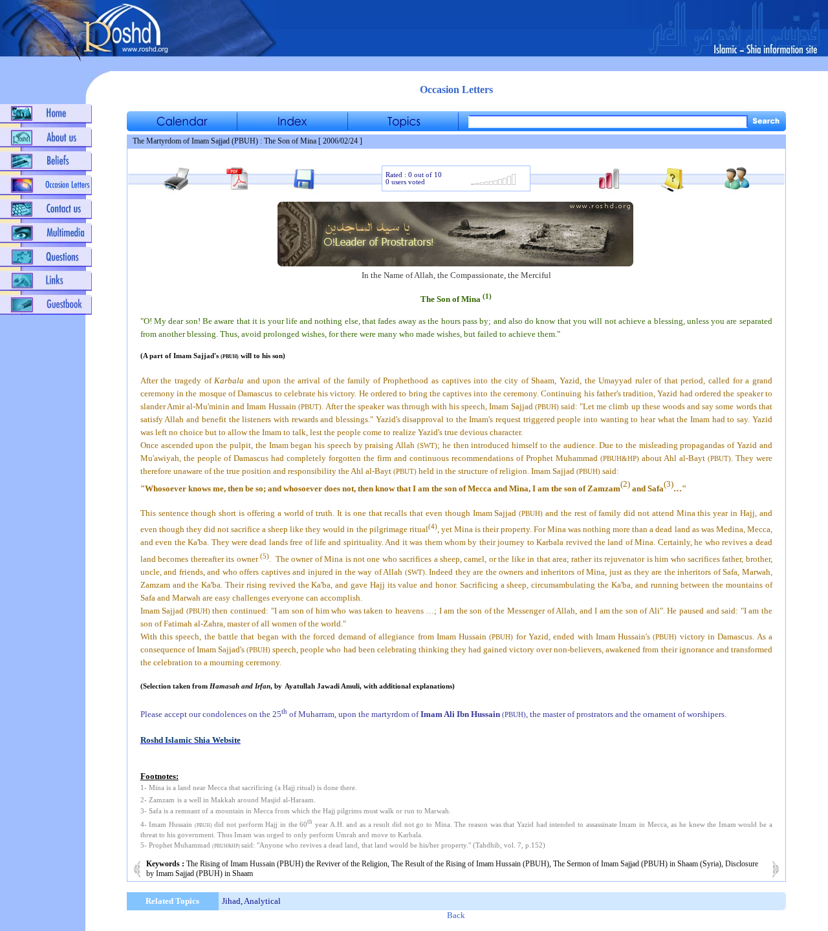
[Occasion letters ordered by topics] (403, 127)
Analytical (262, 901)
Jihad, (232, 901)
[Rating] (493, 183)
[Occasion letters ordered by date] (182, 127)
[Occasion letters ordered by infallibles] (292, 127)
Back (456, 915)
